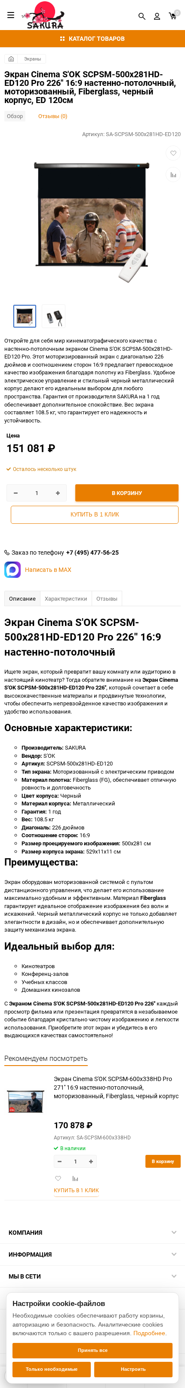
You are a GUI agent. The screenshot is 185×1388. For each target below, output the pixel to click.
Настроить (133, 1369)
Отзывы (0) (53, 116)
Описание (22, 598)
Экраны (32, 58)
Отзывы (106, 598)
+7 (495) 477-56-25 (92, 553)
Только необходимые (51, 1369)
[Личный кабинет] (157, 15)
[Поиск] (142, 15)
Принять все (93, 1350)
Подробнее (149, 1333)
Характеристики (66, 598)
